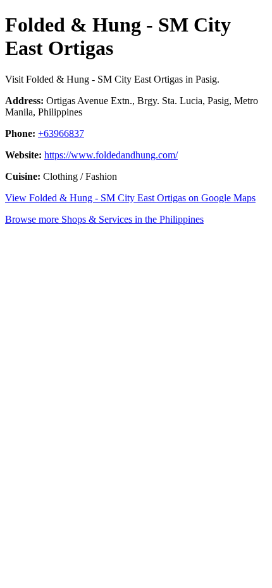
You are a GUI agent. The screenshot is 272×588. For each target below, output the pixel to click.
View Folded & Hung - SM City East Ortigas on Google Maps (130, 197)
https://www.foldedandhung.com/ (111, 155)
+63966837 (61, 133)
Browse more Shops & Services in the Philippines (104, 219)
